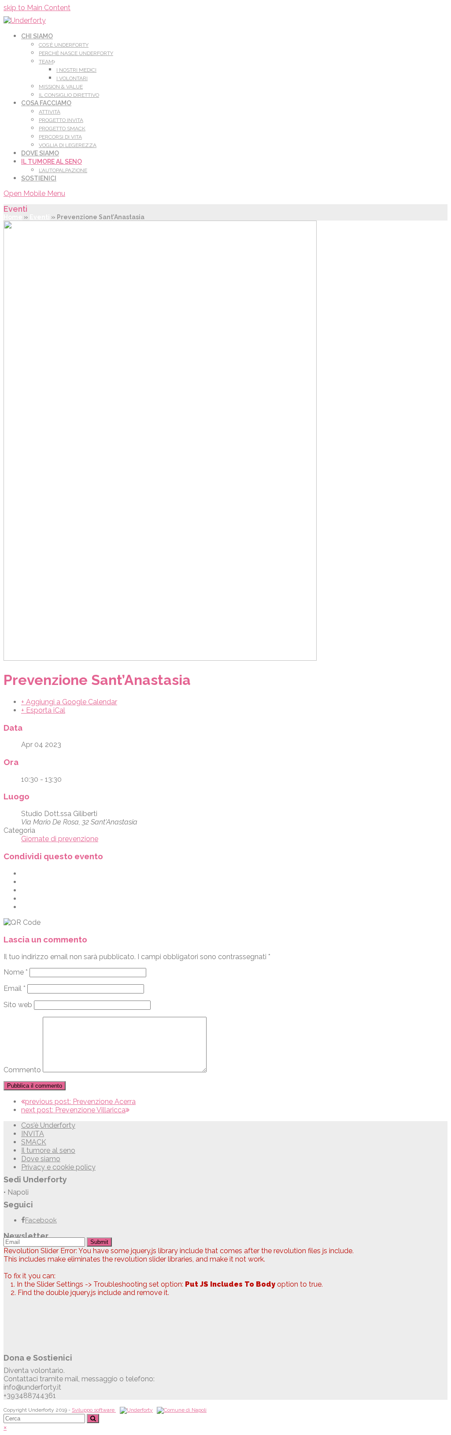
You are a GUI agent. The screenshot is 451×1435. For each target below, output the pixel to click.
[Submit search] (93, 1418)
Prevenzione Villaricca (73, 1110)
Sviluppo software (94, 1410)
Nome (16, 972)
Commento (22, 1070)
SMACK (33, 1142)
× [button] (5, 1427)
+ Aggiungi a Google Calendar (69, 702)
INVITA (32, 1134)
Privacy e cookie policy (58, 1167)
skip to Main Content (37, 8)
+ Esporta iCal (43, 710)
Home (13, 217)
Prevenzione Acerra (80, 1101)
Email (15, 988)
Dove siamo (40, 1159)
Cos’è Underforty (48, 1125)
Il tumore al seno (48, 1150)
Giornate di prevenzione (59, 839)
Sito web (18, 1005)
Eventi (40, 217)
